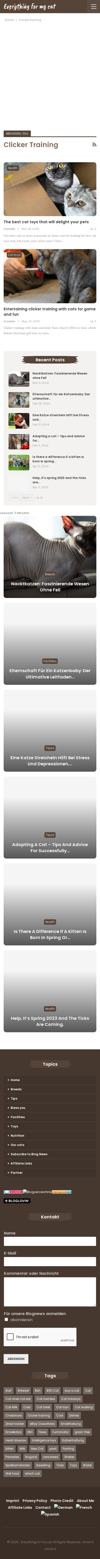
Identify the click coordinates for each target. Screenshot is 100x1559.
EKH (30, 1432)
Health (13, 168)
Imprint (12, 1500)
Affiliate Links (21, 1163)
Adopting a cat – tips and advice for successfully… (50, 847)
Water (87, 1465)
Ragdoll (31, 1457)
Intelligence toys (44, 1440)
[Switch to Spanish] (50, 1514)
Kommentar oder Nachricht (33, 1273)
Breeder (23, 1390)
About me (85, 1500)
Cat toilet (43, 1407)
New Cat (37, 1449)
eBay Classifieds (42, 1424)
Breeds (50, 574)
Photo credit (62, 1500)
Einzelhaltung (71, 1424)
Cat (88, 1390)
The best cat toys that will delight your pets (46, 221)
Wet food (12, 1473)
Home (15, 1080)
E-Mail (11, 1253)
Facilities (50, 661)
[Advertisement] (50, 75)
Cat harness (46, 1399)
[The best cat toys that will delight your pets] (50, 189)
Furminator (60, 1432)
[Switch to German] (63, 1507)
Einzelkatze (13, 1432)
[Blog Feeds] (61, 1192)
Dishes (74, 1415)
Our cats (17, 1145)
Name (11, 1233)
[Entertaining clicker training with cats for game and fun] (50, 276)
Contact (43, 1507)
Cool (59, 1415)
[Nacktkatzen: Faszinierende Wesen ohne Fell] (18, 379)
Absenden (16, 1359)
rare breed (50, 1457)
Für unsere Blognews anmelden (35, 1313)
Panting (68, 1449)
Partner (17, 1173)
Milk (22, 1449)
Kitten (10, 1449)
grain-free (82, 1432)
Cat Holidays (71, 1399)
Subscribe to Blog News (29, 1154)
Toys (14, 1126)
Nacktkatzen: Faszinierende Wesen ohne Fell (50, 587)
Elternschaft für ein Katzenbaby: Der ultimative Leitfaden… (50, 674)
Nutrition (17, 1136)
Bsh (38, 1390)
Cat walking (84, 1407)
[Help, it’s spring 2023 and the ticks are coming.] (18, 483)
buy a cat (72, 1390)
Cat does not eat (18, 1399)
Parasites (12, 1457)
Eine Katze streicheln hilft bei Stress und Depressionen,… (50, 761)
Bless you (18, 1108)
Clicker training (39, 1415)
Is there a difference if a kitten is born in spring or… (50, 934)
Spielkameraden (18, 1465)
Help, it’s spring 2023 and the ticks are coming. (50, 1021)
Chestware (14, 1415)
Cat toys (14, 255)
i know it (87, 1542)
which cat (32, 1473)
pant (53, 1449)
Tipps (50, 748)
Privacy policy (35, 1500)
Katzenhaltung (73, 1440)
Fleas (42, 1432)
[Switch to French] (84, 1507)
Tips (14, 1098)
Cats (27, 1407)
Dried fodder (15, 1424)
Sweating (43, 1465)
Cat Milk (11, 1407)
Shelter (69, 1457)
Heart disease (16, 1440)
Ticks (60, 1465)
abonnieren (21, 1320)
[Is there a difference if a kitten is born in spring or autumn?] (18, 462)
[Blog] (37, 1192)
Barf (9, 1390)
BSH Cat (53, 1390)
